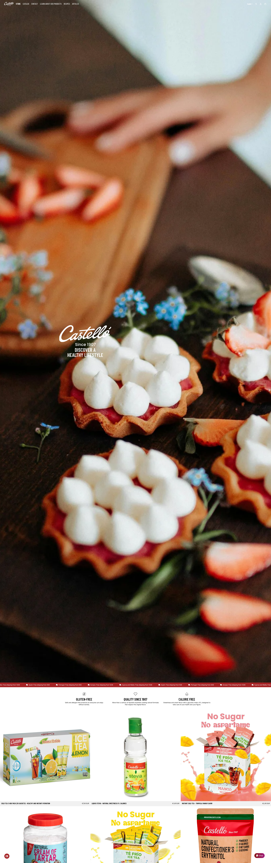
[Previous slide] (3, 756)
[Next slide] (87, 756)
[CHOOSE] (87, 798)
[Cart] (265, 4)
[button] (259, 855)
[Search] (256, 4)
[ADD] (177, 798)
